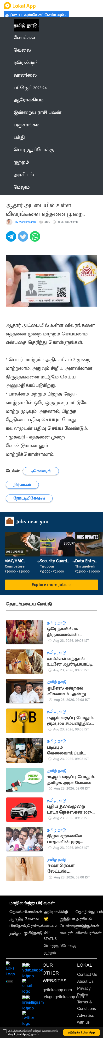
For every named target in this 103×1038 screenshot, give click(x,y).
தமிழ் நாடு (25, 25)
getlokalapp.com (57, 990)
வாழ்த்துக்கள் (87, 926)
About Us (85, 981)
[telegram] (12, 239)
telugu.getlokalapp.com (63, 997)
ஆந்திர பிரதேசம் (17, 922)
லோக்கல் (33, 911)
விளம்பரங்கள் (88, 933)
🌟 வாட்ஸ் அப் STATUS (50, 929)
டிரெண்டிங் (35, 926)
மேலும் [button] (22, 187)
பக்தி (64, 911)
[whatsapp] (36, 239)
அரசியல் (83, 919)
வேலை (32, 919)
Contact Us (87, 974)
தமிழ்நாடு (18, 933)
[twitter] (24, 239)
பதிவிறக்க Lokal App (81, 1032)
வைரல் (66, 933)
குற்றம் (50, 952)
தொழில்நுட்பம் (89, 911)
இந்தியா (67, 919)
